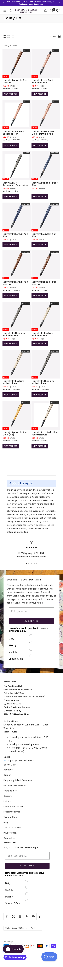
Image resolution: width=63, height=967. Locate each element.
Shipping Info (10, 790)
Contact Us (9, 838)
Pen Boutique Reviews (15, 785)
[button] (45, 11)
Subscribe (31, 621)
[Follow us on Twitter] (13, 916)
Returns (7, 801)
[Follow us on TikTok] (39, 916)
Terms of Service (12, 827)
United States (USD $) (14, 928)
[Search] (10, 10)
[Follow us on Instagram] (20, 916)
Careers (8, 775)
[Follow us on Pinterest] (26, 916)
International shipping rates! (31, 556)
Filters (53, 36)
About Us (8, 769)
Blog (6, 822)
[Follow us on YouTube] (33, 916)
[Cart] (51, 10)
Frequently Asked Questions (18, 780)
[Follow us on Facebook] (7, 916)
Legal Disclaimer (12, 811)
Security (8, 796)
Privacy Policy (10, 832)
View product (10, 94)
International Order (13, 806)
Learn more (39, 4)
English (34, 928)
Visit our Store (11, 817)
